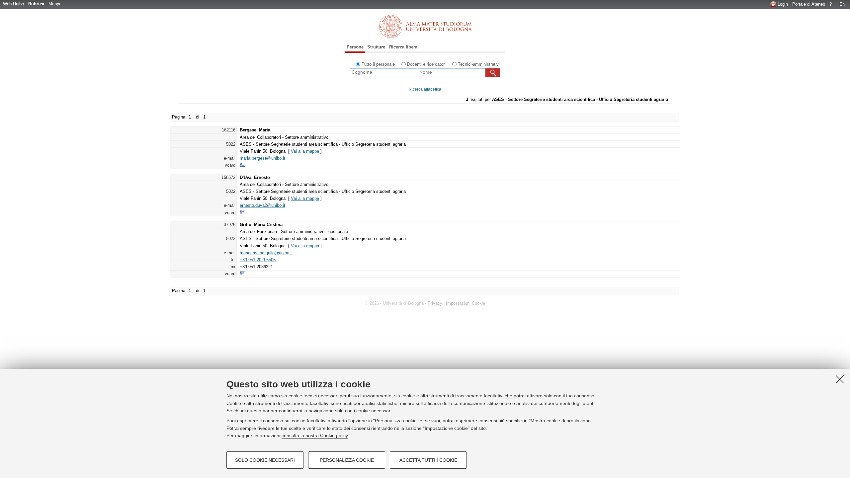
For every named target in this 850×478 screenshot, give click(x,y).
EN (842, 4)
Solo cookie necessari (265, 460)
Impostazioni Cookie (465, 303)
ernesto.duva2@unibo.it (262, 205)
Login (783, 4)
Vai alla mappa (305, 151)
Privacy (435, 303)
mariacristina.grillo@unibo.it (266, 252)
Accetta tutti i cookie (428, 460)
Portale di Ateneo (808, 4)
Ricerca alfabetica (425, 89)
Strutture (376, 46)
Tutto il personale (378, 64)
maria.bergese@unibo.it (262, 158)
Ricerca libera (403, 46)
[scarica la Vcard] (242, 165)
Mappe (54, 3)
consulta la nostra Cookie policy (315, 435)
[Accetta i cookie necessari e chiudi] (839, 379)
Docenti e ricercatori (426, 64)
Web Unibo (13, 3)
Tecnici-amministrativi (479, 64)
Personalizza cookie (347, 460)
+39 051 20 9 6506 (258, 259)
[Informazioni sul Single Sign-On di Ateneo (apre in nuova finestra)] (773, 4)
